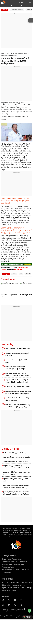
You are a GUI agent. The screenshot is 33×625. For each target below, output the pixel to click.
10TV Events (6, 572)
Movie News (23, 562)
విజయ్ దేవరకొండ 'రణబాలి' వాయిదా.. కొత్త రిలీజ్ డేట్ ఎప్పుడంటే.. (17, 399)
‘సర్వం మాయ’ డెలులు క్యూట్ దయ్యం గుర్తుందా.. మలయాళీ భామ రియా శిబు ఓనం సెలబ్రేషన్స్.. (16, 486)
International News (19, 585)
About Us (5, 609)
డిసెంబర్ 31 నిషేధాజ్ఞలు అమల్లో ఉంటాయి (9, 296)
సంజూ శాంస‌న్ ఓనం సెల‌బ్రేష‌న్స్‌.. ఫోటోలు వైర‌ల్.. (17, 361)
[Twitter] (9, 600)
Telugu (2, 53)
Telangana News (26, 582)
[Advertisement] (16, 31)
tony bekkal (11, 116)
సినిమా (27, 6)
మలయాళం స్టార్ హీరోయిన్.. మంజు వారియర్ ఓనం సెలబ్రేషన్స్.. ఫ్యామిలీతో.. (16, 473)
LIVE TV (20, 2)
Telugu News (18, 269)
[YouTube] (15, 600)
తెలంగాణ (13, 6)
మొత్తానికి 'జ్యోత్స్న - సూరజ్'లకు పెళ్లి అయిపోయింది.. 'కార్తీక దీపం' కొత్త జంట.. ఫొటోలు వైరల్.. (16, 467)
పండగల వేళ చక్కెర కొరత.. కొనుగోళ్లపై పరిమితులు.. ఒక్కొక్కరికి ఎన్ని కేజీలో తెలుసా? (17, 374)
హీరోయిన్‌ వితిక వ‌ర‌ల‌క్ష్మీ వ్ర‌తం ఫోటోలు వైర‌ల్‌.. (18, 348)
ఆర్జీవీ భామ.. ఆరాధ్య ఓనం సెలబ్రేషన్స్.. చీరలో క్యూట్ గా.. (15, 480)
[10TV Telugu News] (3, 2)
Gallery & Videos (10, 449)
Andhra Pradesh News (9, 562)
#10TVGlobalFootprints (17, 9)
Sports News (6, 588)
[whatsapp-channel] (16, 264)
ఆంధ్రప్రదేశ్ (20, 6)
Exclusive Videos (18, 588)
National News (7, 564)
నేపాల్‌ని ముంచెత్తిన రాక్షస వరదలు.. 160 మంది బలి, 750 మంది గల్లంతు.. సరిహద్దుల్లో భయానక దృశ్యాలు (18, 392)
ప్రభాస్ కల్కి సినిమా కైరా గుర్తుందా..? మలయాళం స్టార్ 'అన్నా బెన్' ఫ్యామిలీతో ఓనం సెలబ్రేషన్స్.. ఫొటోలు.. (16, 493)
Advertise (15, 611)
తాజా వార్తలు (5, 6)
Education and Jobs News (10, 570)
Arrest (14, 273)
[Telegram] (21, 605)
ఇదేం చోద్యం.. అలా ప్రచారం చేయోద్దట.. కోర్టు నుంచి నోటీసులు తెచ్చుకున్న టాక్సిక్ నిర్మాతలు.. (18, 406)
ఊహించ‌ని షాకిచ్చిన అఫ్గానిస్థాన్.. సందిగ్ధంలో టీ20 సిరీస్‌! (17, 354)
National (25, 267)
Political (7, 53)
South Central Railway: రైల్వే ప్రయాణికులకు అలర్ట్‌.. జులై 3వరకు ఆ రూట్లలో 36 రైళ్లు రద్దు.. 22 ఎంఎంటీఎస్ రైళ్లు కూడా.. (16, 230)
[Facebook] (3, 600)
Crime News (6, 590)
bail (21, 273)
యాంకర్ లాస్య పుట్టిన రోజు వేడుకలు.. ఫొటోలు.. (18, 386)
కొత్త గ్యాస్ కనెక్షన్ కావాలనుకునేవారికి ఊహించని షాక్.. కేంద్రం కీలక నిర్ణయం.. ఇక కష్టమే (17, 368)
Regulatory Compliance (17, 609)
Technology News (8, 567)
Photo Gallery (6, 585)
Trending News (15, 582)
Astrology (29, 588)
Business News (19, 564)
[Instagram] (21, 600)
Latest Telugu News (14, 559)
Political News (26, 570)
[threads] (3, 605)
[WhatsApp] (15, 605)
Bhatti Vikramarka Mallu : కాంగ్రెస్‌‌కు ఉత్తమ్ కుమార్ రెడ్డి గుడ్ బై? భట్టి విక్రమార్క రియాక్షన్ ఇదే (15, 200)
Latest (20, 267)
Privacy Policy (7, 611)
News (4, 559)
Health (14, 590)
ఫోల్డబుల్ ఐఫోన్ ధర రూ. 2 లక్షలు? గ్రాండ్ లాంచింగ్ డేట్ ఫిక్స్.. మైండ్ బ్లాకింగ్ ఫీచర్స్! (17, 381)
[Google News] (9, 605)
